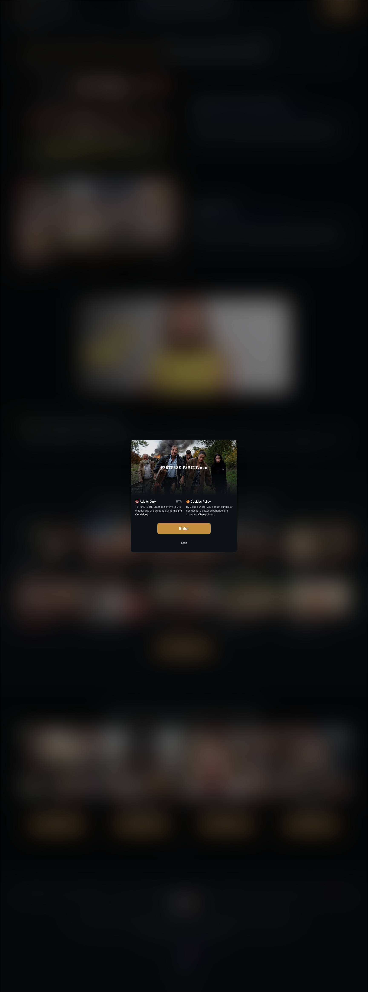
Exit (184, 543)
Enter (184, 528)
